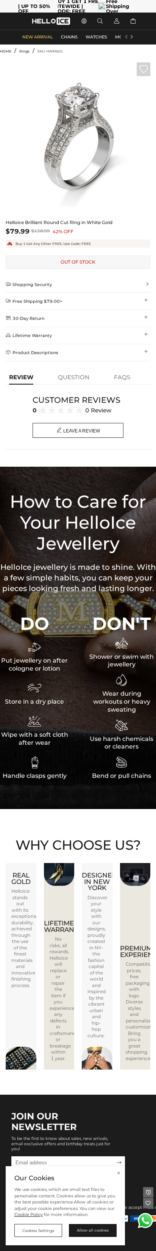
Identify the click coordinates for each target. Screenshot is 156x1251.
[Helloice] (51, 21)
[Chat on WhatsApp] (145, 1220)
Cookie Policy (28, 1214)
